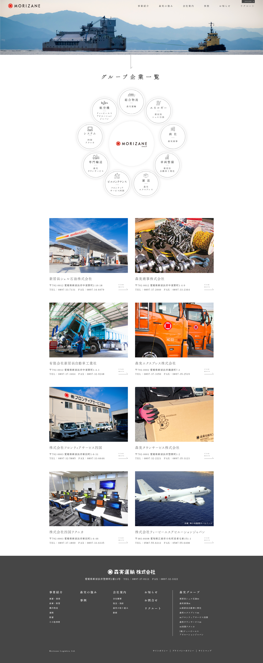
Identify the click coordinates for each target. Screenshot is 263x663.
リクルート (247, 6)
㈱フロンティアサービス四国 (194, 617)
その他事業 (54, 622)
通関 (51, 612)
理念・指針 (118, 603)
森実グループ (190, 592)
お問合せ (151, 600)
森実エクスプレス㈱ (189, 612)
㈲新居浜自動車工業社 (190, 608)
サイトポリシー (160, 651)
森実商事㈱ (185, 603)
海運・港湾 (54, 598)
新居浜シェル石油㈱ (189, 598)
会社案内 (188, 6)
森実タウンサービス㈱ (190, 622)
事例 (207, 6)
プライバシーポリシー (183, 651)
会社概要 (117, 598)
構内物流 (53, 608)
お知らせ (225, 6)
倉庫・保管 (54, 603)
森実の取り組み (120, 608)
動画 (115, 612)
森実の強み (166, 6)
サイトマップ (205, 651)
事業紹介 (143, 6)
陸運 (51, 617)
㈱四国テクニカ (187, 626)
